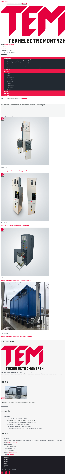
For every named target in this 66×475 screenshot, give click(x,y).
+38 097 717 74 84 (7, 50)
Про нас (6, 461)
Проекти (6, 463)
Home (2, 109)
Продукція (3, 112)
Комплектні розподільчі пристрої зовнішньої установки (16, 336)
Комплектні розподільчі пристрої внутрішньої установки (17, 171)
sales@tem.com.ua (9, 44)
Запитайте (4, 54)
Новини (3, 398)
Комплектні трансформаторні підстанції (18, 424)
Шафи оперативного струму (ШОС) (17, 418)
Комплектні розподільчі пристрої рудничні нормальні (16, 280)
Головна (6, 459)
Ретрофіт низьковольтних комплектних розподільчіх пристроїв (24, 428)
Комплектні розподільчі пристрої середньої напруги (21, 420)
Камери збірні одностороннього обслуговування (15, 225)
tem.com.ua (10, 454)
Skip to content (4, 1)
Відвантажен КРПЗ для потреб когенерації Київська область (18, 402)
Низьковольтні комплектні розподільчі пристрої (20, 426)
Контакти (6, 467)
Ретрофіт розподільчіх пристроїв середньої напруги (21, 422)
